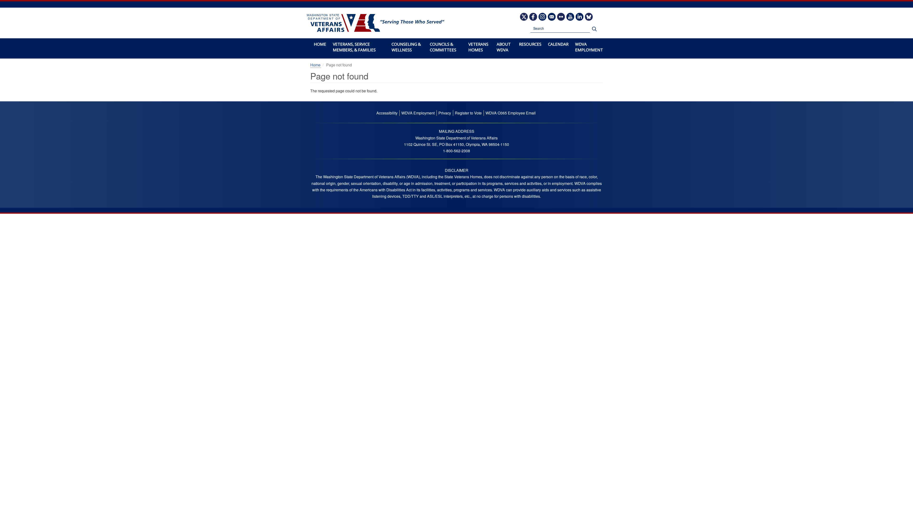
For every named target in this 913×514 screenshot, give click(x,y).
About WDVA (504, 47)
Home (320, 44)
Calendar (558, 44)
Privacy (444, 113)
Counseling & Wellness (406, 47)
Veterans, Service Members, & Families (354, 47)
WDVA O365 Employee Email (511, 113)
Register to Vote (468, 113)
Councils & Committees (443, 47)
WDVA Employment (589, 47)
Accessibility (387, 113)
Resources (530, 44)
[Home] (375, 23)
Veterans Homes (478, 47)
